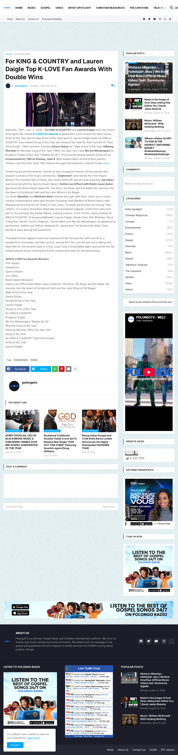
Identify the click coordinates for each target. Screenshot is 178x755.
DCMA (153, 749)
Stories (34, 360)
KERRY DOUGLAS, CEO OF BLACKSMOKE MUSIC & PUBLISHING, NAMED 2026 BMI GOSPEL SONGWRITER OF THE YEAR (21, 442)
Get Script (78, 736)
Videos (149, 289)
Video (59, 7)
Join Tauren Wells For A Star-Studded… (89, 708)
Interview (149, 246)
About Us (20, 19)
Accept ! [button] (15, 745)
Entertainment (23, 54)
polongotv (30, 382)
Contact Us (33, 19)
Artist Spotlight (79, 7)
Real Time (88, 736)
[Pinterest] (62, 369)
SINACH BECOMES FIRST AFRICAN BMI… (87, 714)
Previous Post (15, 506)
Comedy (149, 221)
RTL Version (168, 749)
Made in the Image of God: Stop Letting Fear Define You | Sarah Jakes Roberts (157, 104)
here (106, 163)
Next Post (108, 506)
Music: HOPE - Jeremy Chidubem (86, 732)
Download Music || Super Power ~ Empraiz (88, 702)
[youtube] (154, 19)
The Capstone (139, 7)
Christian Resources (110, 7)
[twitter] (149, 19)
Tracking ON (99, 736)
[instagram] (160, 19)
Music (32, 7)
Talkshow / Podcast (149, 264)
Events (149, 233)
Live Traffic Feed (89, 668)
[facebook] (144, 19)
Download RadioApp (52, 19)
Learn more (33, 737)
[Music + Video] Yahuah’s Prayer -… (82, 682)
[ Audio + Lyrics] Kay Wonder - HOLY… (87, 726)
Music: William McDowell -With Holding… (84, 688)
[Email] (68, 369)
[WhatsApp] (55, 369)
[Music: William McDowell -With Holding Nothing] (133, 124)
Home (19, 7)
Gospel (46, 7)
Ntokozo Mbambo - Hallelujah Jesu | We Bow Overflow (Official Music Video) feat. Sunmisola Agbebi (155, 680)
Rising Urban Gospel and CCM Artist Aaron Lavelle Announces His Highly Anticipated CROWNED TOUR (97, 442)
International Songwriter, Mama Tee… (82, 721)
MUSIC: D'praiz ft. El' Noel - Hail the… (83, 676)
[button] (163, 8)
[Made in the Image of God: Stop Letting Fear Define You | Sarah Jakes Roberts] (133, 103)
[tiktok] (170, 19)
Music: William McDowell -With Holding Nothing (154, 123)
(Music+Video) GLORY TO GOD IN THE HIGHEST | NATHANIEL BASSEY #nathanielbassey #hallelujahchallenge (158, 146)
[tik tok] (172, 641)
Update (149, 277)
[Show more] (75, 369)
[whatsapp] (165, 19)
